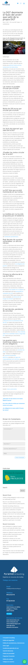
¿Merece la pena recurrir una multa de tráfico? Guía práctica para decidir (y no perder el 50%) (13, 528)
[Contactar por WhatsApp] (24, 661)
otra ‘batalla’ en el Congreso (16, 289)
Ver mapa (9, 613)
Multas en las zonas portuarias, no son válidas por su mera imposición (13, 540)
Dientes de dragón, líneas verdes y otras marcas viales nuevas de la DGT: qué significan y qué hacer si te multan (13, 518)
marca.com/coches (12, 389)
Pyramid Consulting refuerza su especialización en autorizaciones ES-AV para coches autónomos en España (13, 507)
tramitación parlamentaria (11, 236)
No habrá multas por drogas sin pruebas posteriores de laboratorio (13, 546)
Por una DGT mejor (15, 22)
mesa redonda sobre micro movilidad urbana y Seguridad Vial (14, 333)
